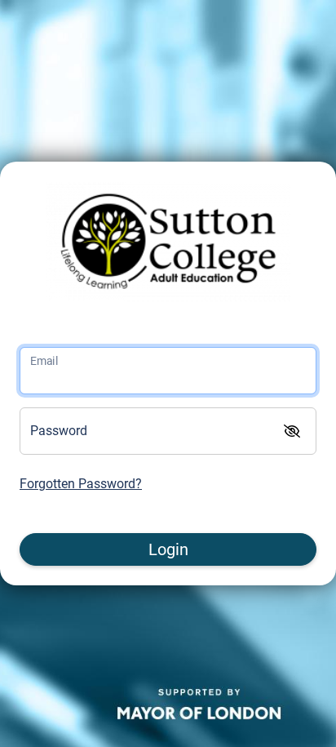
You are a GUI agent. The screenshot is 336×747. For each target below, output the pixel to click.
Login (168, 549)
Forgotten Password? (81, 483)
